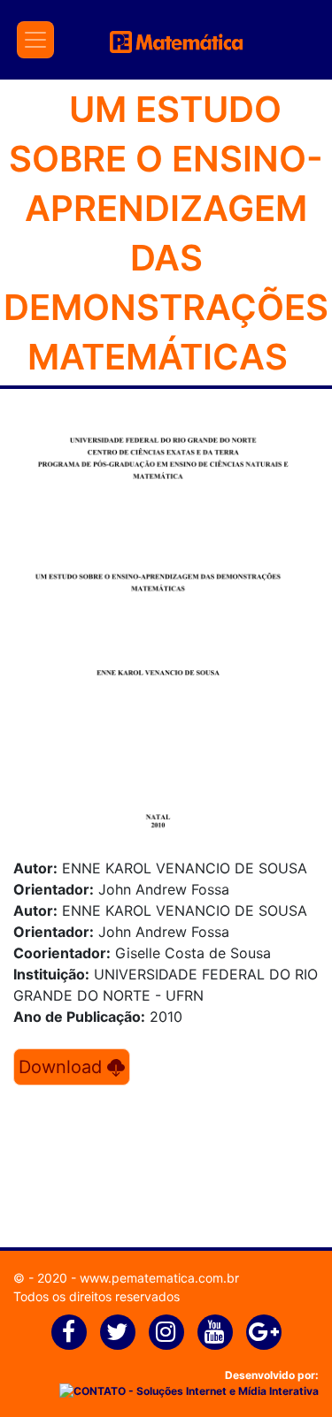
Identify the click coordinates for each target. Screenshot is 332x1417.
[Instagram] (166, 1332)
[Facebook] (69, 1332)
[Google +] (264, 1332)
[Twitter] (117, 1332)
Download (63, 1067)
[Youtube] (215, 1332)
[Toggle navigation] (35, 39)
